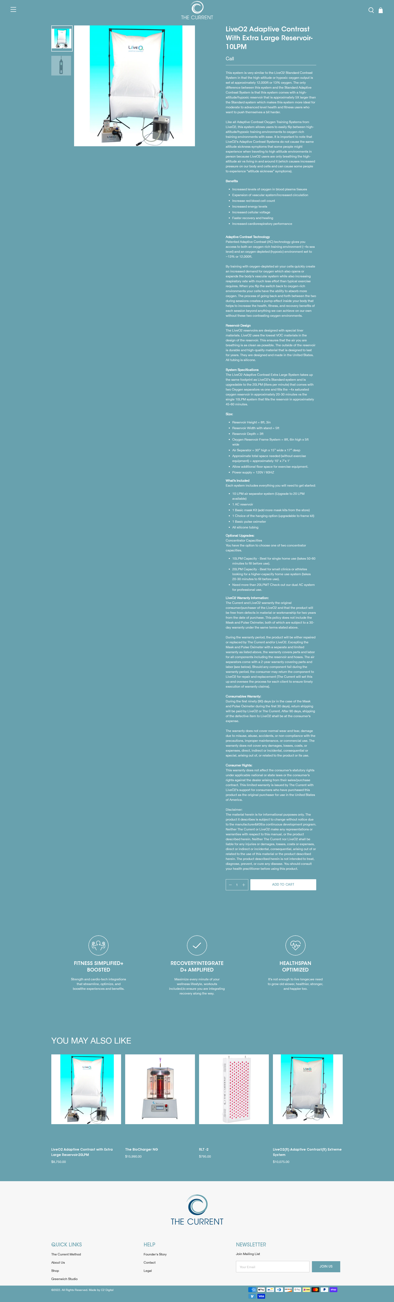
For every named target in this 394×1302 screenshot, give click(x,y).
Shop (55, 1270)
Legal (148, 1270)
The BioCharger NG (141, 1149)
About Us (58, 1262)
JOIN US (326, 1266)
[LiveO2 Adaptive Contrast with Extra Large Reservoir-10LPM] (134, 85)
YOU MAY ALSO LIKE (91, 1040)
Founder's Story (155, 1254)
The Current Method (66, 1254)
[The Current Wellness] (197, 10)
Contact (150, 1262)
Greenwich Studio (64, 1279)
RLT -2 (203, 1149)
